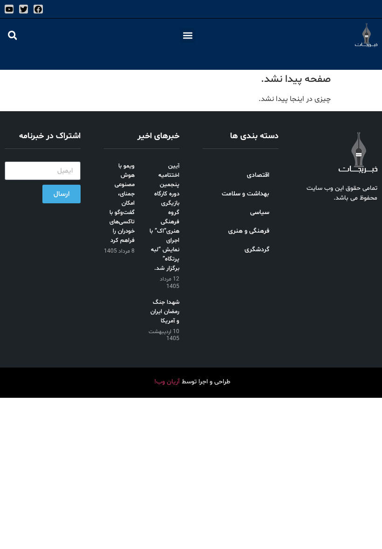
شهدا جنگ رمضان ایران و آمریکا (164, 311)
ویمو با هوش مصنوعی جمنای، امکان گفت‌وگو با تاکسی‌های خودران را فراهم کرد (122, 203)
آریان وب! (167, 381)
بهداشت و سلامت (245, 193)
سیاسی (259, 212)
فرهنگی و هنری (248, 231)
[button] (187, 35)
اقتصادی (258, 175)
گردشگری (257, 249)
